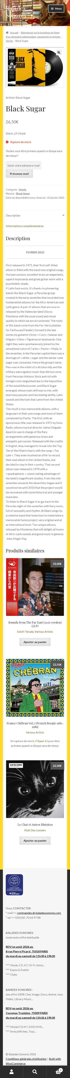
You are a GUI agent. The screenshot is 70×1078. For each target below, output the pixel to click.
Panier (54, 1068)
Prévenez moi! (19, 173)
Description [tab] (13, 215)
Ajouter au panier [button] (35, 642)
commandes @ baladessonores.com (39, 913)
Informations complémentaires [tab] (25, 226)
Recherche (35, 1072)
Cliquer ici (41, 741)
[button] (59, 52)
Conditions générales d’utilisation (26, 1058)
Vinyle (9, 40)
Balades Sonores (16, 11)
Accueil (14, 32)
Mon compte (11, 1072)
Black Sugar (23, 193)
